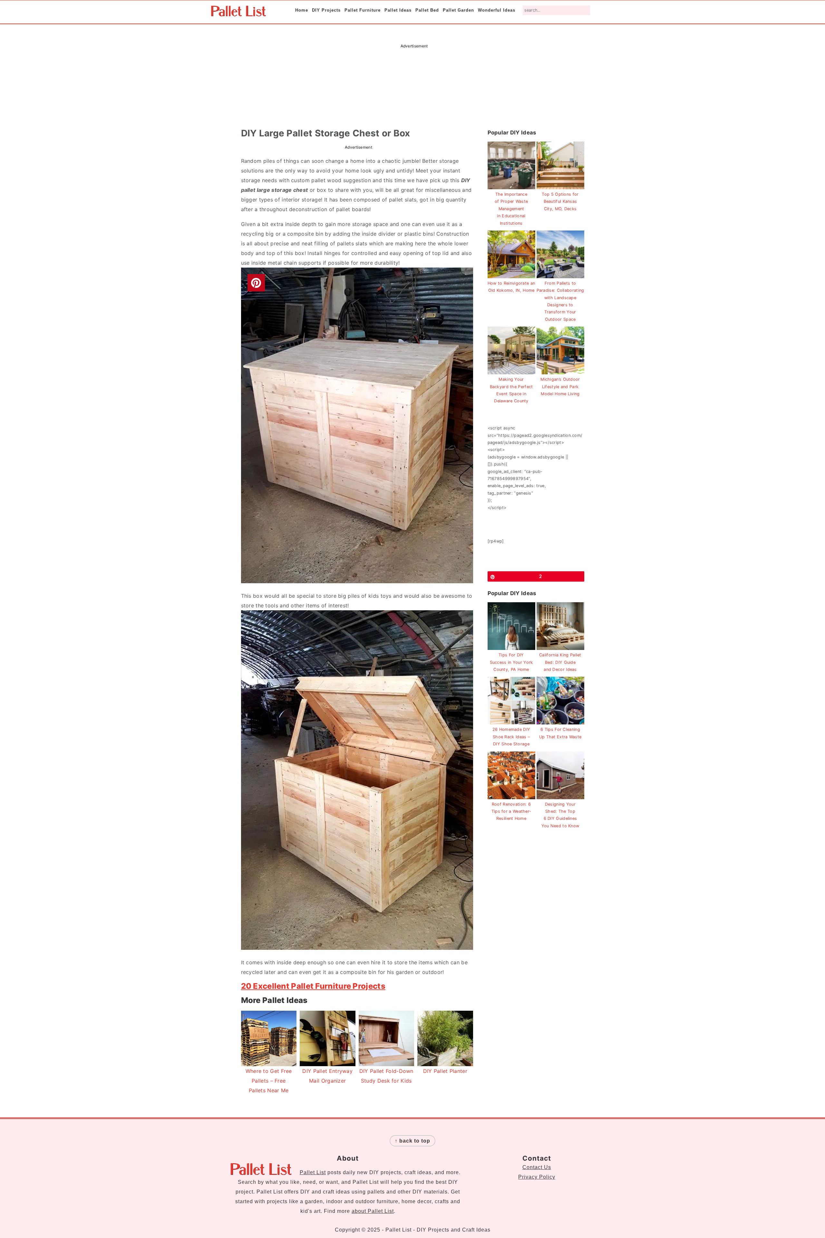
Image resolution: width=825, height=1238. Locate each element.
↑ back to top (412, 1141)
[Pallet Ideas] (238, 13)
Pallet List (313, 1172)
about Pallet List (373, 1211)
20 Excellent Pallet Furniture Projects (313, 986)
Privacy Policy (536, 1177)
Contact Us (536, 1167)
